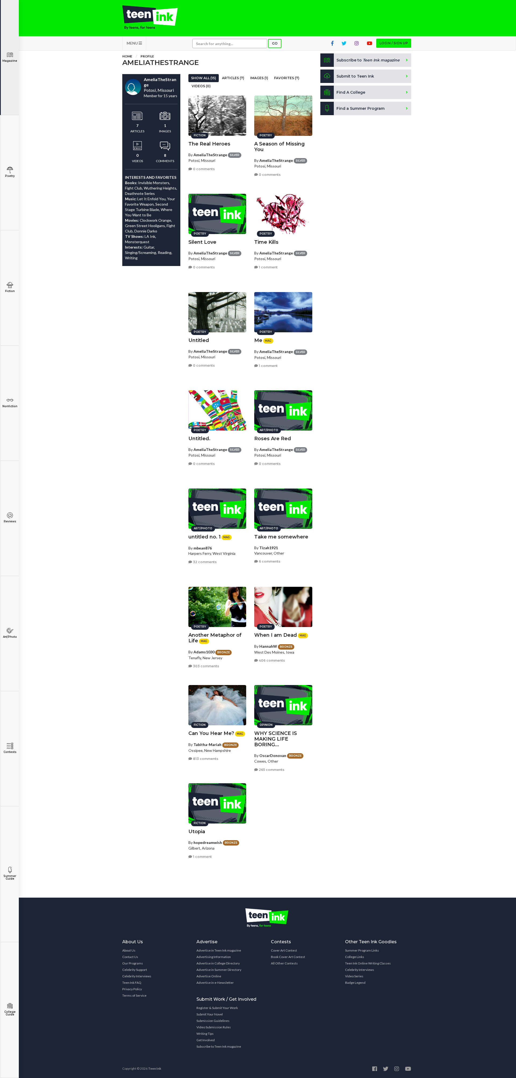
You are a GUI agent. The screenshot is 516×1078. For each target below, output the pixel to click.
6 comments (269, 561)
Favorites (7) (286, 78)
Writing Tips (205, 1034)
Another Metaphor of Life (215, 638)
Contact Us (130, 957)
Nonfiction (9, 406)
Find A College (350, 92)
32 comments (204, 562)
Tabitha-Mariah (207, 744)
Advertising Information (213, 957)
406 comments (271, 660)
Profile (147, 56)
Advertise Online (208, 976)
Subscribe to (368, 60)
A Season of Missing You (279, 146)
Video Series (354, 976)
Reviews (10, 521)
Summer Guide (9, 877)
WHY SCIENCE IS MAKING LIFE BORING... (275, 739)
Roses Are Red (272, 439)
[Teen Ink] (155, 17)
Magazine (9, 61)
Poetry (10, 176)
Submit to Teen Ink (355, 76)
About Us (128, 950)
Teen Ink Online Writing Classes (368, 963)
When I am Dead (275, 635)
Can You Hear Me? (211, 733)
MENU (133, 43)
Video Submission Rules (213, 1027)
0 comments (203, 169)
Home (127, 56)
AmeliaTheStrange (210, 154)
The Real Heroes (209, 144)
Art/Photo (10, 637)
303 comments (205, 666)
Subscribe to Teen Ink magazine (218, 1046)
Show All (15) (203, 78)
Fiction (10, 291)
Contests (9, 752)
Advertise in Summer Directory (218, 970)
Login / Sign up (393, 43)
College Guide (10, 1013)
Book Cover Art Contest (288, 957)
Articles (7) (233, 78)
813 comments (205, 759)
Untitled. (199, 439)
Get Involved (205, 1040)
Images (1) (259, 78)
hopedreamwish (208, 842)
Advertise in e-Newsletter (215, 983)
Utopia (196, 832)
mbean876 (203, 548)
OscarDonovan (272, 755)
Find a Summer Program (360, 108)
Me (258, 340)
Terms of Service (134, 995)
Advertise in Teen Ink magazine (218, 950)
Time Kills (266, 242)
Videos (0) (201, 86)
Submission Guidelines (213, 1021)
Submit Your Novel (209, 1014)
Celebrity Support (134, 970)
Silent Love (202, 242)
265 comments (271, 770)
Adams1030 (204, 652)
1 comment (268, 267)
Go (275, 43)
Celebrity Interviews (136, 976)
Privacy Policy (132, 989)
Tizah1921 (268, 547)
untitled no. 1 (204, 537)
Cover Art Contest (284, 950)
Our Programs (132, 963)
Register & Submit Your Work (217, 1008)
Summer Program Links (362, 950)
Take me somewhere (281, 537)
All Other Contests (284, 963)
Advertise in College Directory (218, 963)
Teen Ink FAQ (131, 983)
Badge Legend (355, 983)
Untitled (198, 340)
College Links (354, 957)
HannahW (268, 646)
